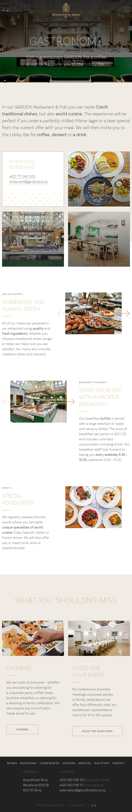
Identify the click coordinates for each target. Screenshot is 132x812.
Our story (102, 763)
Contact (118, 763)
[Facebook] (92, 805)
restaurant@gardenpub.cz (28, 181)
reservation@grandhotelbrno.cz (82, 790)
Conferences (50, 763)
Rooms (12, 763)
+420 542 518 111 (81, 785)
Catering (22, 729)
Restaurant (28, 763)
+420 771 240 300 (22, 176)
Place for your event (97, 731)
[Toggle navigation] (127, 10)
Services (84, 763)
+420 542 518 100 (84, 780)
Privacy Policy (77, 804)
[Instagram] (95, 805)
